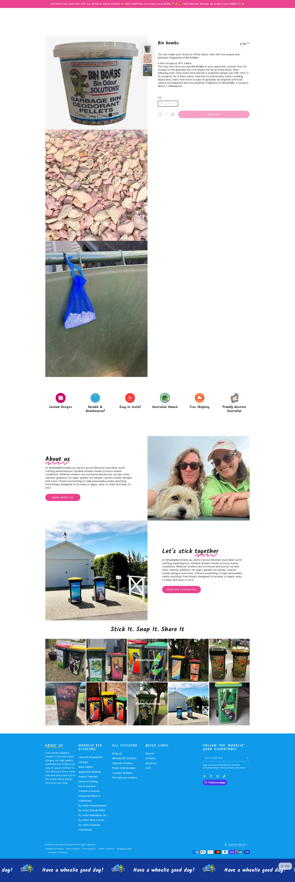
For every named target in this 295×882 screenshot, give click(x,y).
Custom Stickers (122, 773)
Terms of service (106, 848)
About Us (151, 763)
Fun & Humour (87, 786)
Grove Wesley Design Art (65, 844)
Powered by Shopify (54, 848)
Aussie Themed (88, 776)
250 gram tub (168, 104)
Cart (148, 768)
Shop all (117, 753)
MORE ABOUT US (63, 497)
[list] (147, 403)
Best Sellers (86, 767)
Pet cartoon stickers (124, 777)
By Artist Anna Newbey (92, 805)
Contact (151, 758)
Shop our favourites (181, 589)
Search (150, 753)
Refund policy (73, 848)
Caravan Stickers (122, 763)
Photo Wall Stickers (124, 768)
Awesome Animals (90, 771)
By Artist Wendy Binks (92, 810)
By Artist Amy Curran (91, 820)
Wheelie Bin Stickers (124, 758)
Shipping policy (124, 848)
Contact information (58, 852)
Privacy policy (89, 848)
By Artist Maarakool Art (93, 815)
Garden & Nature (89, 791)
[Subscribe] (248, 758)
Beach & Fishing (88, 781)
